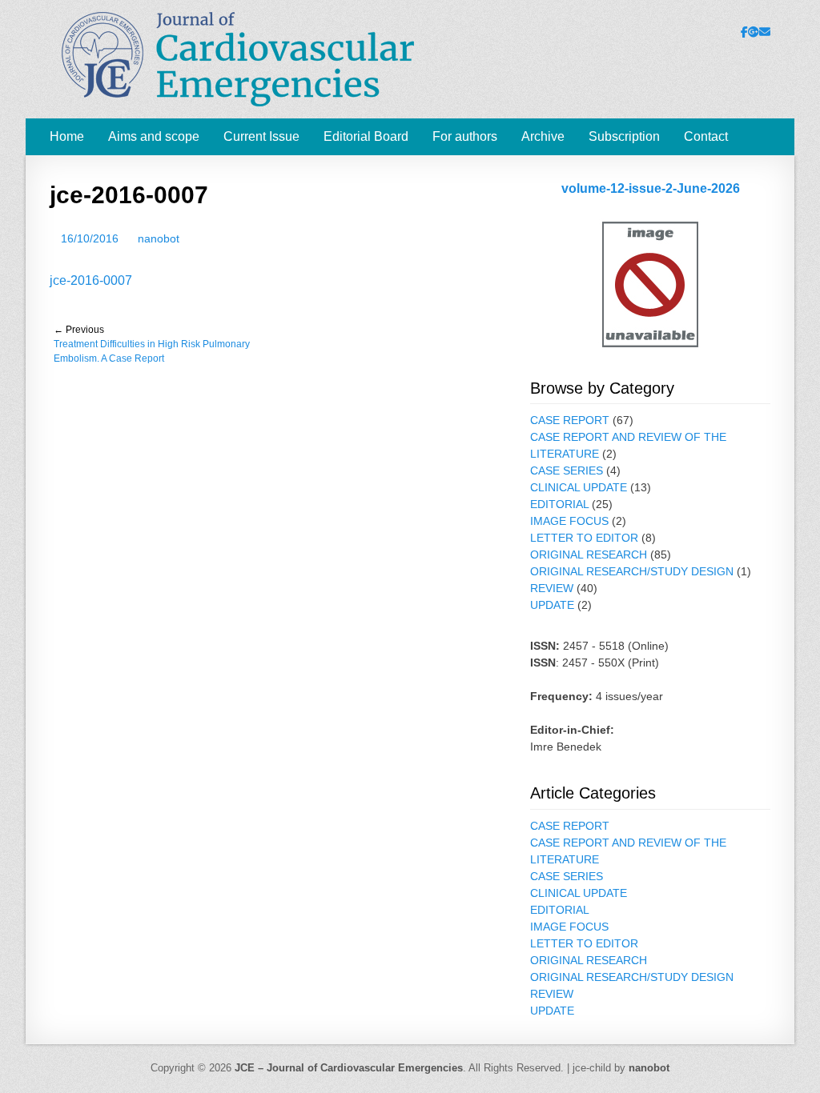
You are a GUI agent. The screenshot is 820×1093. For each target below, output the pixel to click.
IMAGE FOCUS (569, 520)
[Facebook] (744, 32)
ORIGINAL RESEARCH (588, 554)
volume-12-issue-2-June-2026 (650, 188)
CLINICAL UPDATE (578, 487)
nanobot (158, 238)
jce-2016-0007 (91, 280)
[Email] (764, 32)
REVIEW (551, 588)
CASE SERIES (566, 470)
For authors (464, 136)
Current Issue (261, 136)
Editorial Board (366, 136)
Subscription (624, 136)
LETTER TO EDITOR (584, 537)
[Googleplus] (753, 32)
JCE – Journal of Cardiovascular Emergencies (349, 1068)
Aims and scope (153, 136)
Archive (543, 136)
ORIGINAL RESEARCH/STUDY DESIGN (632, 571)
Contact (706, 136)
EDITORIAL (559, 504)
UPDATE (552, 605)
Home (67, 136)
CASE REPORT (569, 420)
